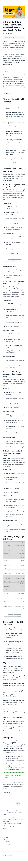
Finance (8, 792)
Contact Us (8, 844)
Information (8, 843)
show (10, 93)
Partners (7, 841)
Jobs (7, 839)
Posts (7, 837)
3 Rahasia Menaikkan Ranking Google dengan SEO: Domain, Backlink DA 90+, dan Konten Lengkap (13, 812)
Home (7, 835)
